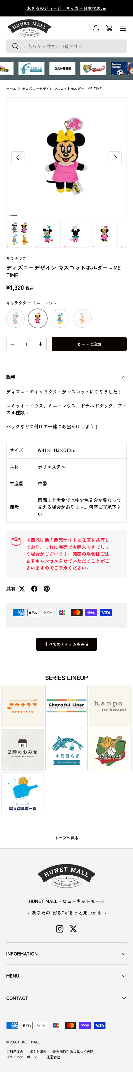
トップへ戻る (66, 838)
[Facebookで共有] (34, 588)
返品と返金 (37, 1051)
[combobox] (66, 46)
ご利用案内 (14, 1051)
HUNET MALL (29, 1041)
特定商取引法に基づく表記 (73, 1051)
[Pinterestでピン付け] (47, 588)
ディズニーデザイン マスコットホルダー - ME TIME (62, 88)
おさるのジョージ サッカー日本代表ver (66, 8)
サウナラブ (16, 258)
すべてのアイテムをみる (67, 644)
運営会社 (53, 1056)
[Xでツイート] (22, 588)
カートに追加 (89, 344)
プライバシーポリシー (23, 1056)
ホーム (11, 88)
